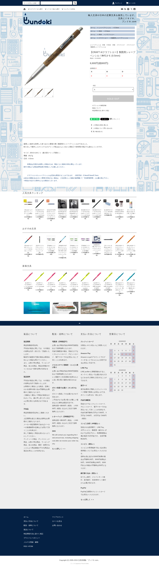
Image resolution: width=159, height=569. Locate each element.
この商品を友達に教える (100, 125)
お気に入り (116, 119)
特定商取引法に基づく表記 (100, 110)
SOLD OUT (113, 98)
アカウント (118, 3)
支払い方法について (31, 521)
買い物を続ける (98, 131)
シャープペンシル (105, 28)
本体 (100, 31)
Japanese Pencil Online (82, 563)
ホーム (93, 28)
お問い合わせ (57, 525)
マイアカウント (58, 517)
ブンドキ (72, 563)
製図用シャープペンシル (119, 38)
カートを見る (57, 521)
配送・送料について (31, 525)
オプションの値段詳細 (99, 105)
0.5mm (116, 28)
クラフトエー (109, 34)
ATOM (30, 546)
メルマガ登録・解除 (31, 542)
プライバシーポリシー (32, 538)
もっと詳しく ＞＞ (59, 449)
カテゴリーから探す (36, 9)
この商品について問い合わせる (102, 128)
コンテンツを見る (69, 9)
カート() (132, 3)
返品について (96, 108)
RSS (25, 546)
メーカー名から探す (53, 9)
